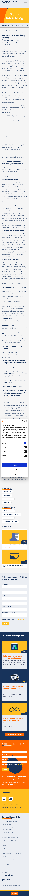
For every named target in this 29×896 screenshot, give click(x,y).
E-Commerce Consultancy (10, 521)
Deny (14, 474)
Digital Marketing (8, 518)
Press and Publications (7, 861)
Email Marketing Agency (7, 824)
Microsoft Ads (7, 491)
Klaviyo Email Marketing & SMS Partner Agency (13, 827)
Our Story (4, 848)
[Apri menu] (25, 2)
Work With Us (5, 872)
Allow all (14, 465)
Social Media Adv (8, 499)
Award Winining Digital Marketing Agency (11, 853)
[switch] (25, 447)
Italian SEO (4, 843)
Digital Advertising (8, 510)
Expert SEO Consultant (7, 835)
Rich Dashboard (5, 867)
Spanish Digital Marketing (8, 859)
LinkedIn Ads (7, 495)
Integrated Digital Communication (10, 837)
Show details (22, 461)
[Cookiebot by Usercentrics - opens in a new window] (21, 421)
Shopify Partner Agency (7, 832)
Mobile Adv (6, 502)
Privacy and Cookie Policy (8, 869)
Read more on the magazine (14, 734)
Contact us (14, 893)
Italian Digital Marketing (7, 856)
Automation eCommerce (18, 25)
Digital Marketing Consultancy (11, 514)
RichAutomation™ (6, 864)
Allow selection (14, 469)
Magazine (4, 845)
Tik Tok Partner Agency (7, 829)
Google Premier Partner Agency (9, 821)
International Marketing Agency (9, 840)
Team (3, 851)
